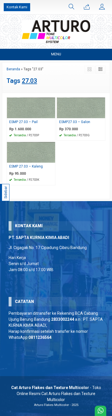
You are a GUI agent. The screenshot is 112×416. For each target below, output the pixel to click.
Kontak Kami (17, 7)
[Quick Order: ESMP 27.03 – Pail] (52, 114)
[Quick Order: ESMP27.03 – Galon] (102, 114)
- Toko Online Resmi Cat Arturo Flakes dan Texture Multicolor (56, 393)
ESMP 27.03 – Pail (23, 122)
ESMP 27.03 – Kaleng (26, 166)
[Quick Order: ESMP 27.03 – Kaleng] (52, 158)
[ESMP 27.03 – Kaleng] (31, 152)
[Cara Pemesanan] (87, 7)
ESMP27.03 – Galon (74, 122)
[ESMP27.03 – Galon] (81, 107)
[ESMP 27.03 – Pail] (31, 107)
